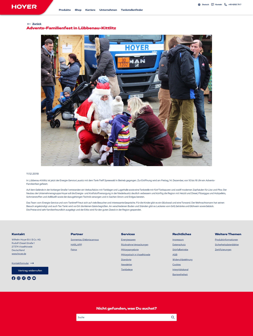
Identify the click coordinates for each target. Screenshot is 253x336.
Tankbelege (127, 269)
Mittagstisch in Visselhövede (135, 254)
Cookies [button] (176, 264)
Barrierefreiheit (180, 274)
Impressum (178, 240)
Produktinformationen (226, 240)
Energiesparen (128, 240)
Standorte (126, 259)
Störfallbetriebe (180, 249)
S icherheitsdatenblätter (227, 244)
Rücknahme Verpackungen (134, 244)
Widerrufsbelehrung (182, 259)
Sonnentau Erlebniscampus (85, 240)
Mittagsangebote (130, 249)
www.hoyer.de (19, 254)
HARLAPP (76, 244)
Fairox (74, 249)
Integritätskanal (180, 269)
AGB (174, 254)
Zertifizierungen (223, 249)
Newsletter (126, 264)
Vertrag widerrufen (30, 270)
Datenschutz (179, 244)
